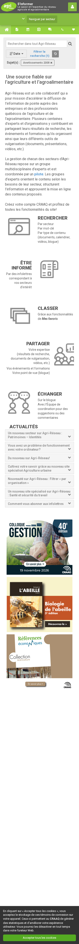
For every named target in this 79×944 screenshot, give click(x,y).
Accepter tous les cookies (39, 937)
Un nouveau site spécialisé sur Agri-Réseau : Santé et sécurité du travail (39, 493)
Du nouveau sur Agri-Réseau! (29, 458)
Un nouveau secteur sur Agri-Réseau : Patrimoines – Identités (35, 435)
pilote (38, 174)
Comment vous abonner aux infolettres (36, 504)
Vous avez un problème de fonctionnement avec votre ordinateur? (39, 447)
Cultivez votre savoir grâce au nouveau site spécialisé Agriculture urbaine (39, 468)
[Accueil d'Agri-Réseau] (5, 29)
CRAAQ (54, 918)
